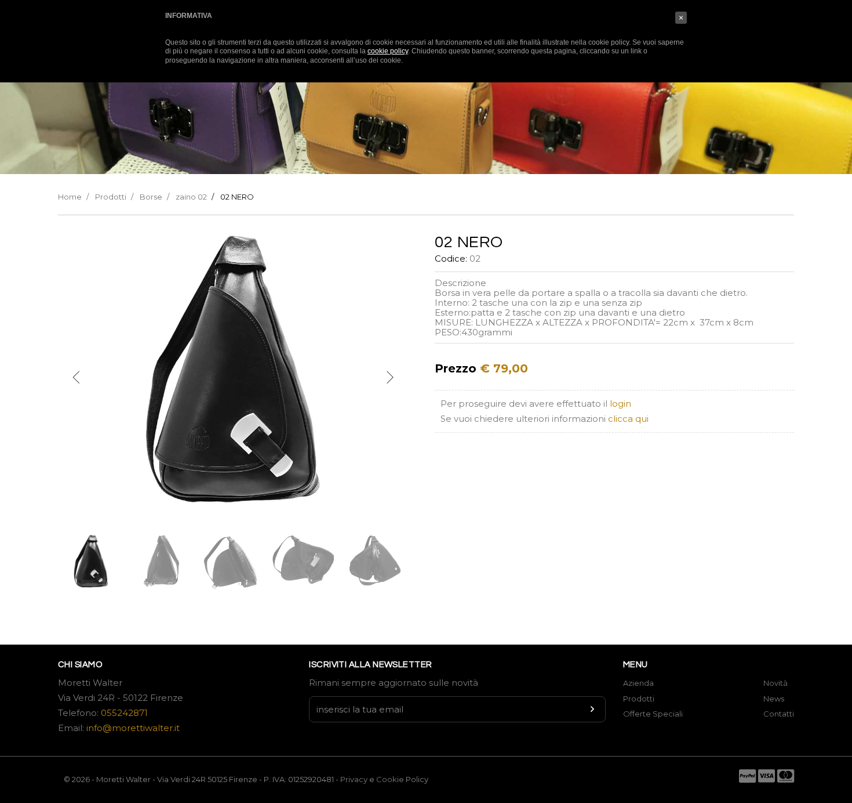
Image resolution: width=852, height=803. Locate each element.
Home (70, 196)
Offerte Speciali (653, 713)
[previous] (76, 377)
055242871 (124, 712)
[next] (389, 377)
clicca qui (628, 418)
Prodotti (110, 196)
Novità (775, 683)
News (773, 698)
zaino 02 (191, 196)
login (620, 403)
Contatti (778, 713)
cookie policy (387, 51)
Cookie (391, 779)
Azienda (638, 683)
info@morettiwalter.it (133, 727)
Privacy (353, 779)
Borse (151, 196)
